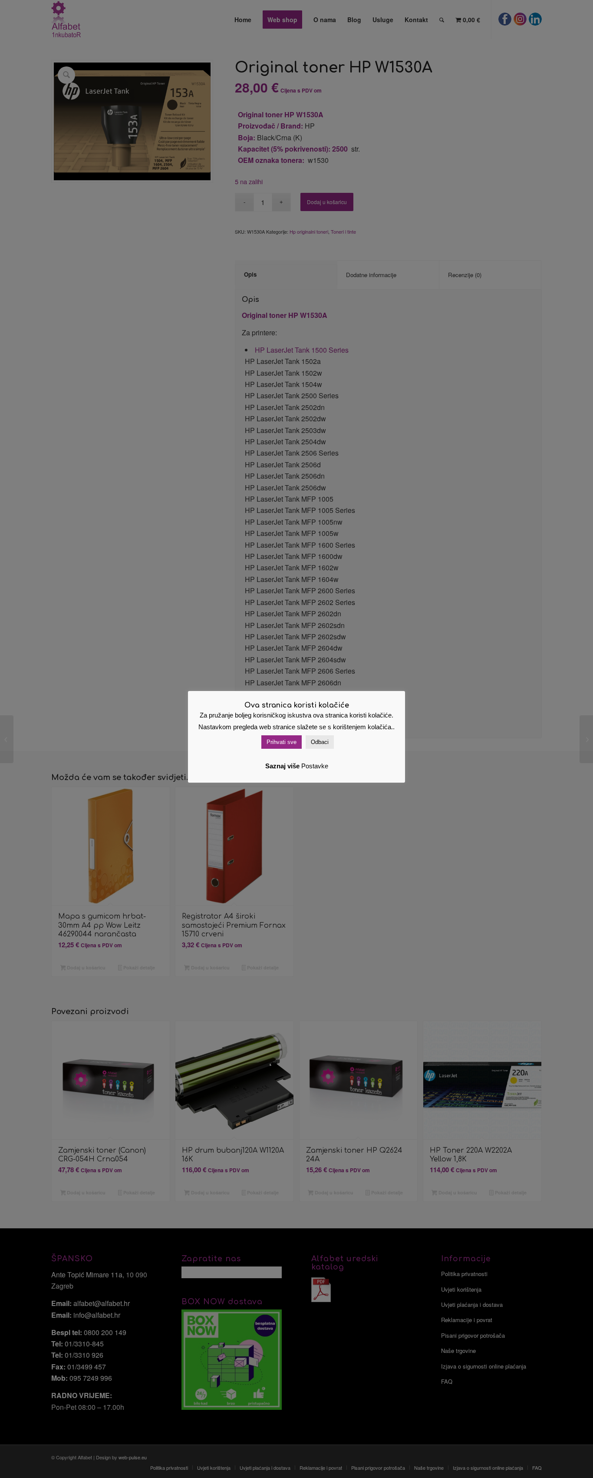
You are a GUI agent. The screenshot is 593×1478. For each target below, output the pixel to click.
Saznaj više (282, 766)
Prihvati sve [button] (281, 742)
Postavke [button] (314, 766)
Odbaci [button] (320, 742)
